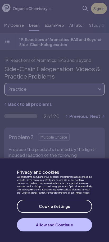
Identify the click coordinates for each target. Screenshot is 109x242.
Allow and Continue (54, 224)
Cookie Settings (54, 206)
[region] (54, 200)
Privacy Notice (82, 192)
